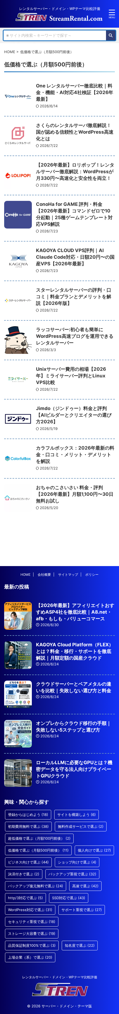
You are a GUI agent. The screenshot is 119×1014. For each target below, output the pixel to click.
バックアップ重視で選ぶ (72, 874)
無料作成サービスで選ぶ (81, 826)
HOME (25, 574)
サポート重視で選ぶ (81, 909)
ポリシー (92, 574)
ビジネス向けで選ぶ (28, 862)
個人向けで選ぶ (94, 850)
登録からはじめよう (28, 814)
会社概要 (44, 574)
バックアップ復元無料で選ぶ (35, 886)
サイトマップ (68, 574)
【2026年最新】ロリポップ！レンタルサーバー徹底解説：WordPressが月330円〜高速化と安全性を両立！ (75, 171)
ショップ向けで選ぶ (77, 862)
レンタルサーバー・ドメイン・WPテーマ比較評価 (59, 977)
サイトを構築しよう (76, 814)
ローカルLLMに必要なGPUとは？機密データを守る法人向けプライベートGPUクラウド (74, 769)
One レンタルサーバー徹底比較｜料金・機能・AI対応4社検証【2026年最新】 (74, 92)
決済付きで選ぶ (23, 874)
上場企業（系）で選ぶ (30, 957)
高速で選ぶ (85, 886)
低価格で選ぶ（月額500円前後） (38, 850)
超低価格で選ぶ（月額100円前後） (39, 838)
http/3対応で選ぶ (25, 898)
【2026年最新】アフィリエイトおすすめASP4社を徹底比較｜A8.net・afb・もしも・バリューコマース (75, 612)
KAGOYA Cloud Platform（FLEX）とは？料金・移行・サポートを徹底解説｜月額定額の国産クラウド (74, 651)
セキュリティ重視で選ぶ (31, 921)
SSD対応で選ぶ (68, 898)
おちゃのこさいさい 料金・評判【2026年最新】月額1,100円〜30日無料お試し (74, 494)
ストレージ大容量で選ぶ (31, 933)
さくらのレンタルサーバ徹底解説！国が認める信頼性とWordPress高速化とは (74, 132)
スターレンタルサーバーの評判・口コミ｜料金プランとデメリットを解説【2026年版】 (73, 296)
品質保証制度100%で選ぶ (32, 945)
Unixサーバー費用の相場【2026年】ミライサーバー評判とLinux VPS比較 (71, 375)
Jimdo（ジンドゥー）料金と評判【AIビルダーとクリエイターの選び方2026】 (74, 415)
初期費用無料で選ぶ (28, 826)
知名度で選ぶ (80, 945)
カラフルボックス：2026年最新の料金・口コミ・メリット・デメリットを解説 (75, 454)
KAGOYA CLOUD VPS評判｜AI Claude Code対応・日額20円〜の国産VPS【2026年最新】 (75, 257)
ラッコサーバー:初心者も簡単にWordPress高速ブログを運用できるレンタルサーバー (74, 336)
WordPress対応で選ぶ (30, 909)
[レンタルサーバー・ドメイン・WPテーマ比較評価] (59, 17)
